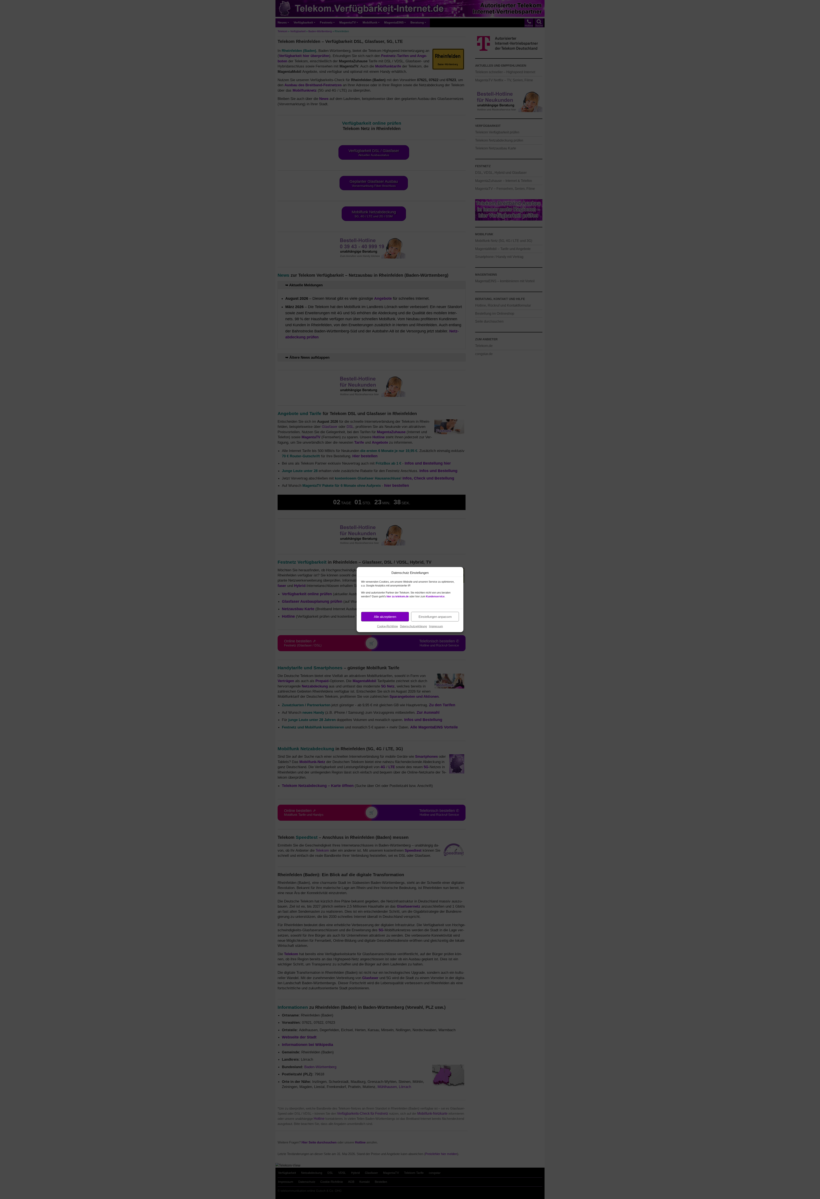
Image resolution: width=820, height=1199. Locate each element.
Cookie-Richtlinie (387, 626)
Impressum (436, 626)
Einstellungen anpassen (435, 616)
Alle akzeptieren (385, 616)
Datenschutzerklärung (413, 626)
